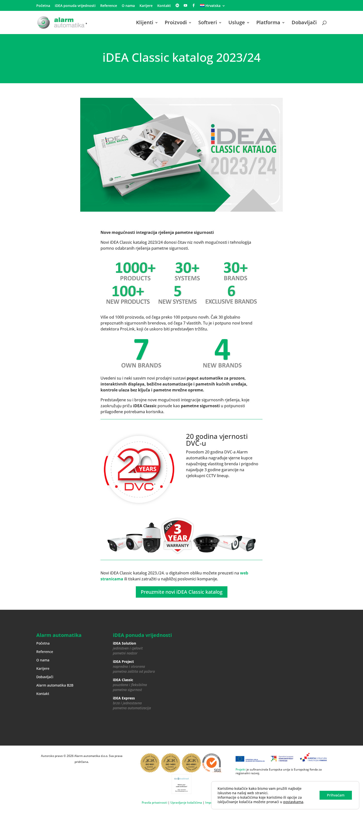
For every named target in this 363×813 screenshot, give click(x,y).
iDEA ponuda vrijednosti (75, 6)
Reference (108, 6)
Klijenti (144, 23)
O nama (128, 6)
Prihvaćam (335, 795)
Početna (43, 6)
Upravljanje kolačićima (186, 802)
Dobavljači (304, 23)
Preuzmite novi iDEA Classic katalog (181, 592)
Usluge (236, 23)
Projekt (241, 769)
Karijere (146, 6)
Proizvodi (176, 23)
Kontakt (164, 6)
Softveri (207, 23)
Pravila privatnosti (154, 802)
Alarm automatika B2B (54, 685)
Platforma (268, 23)
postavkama (293, 802)
